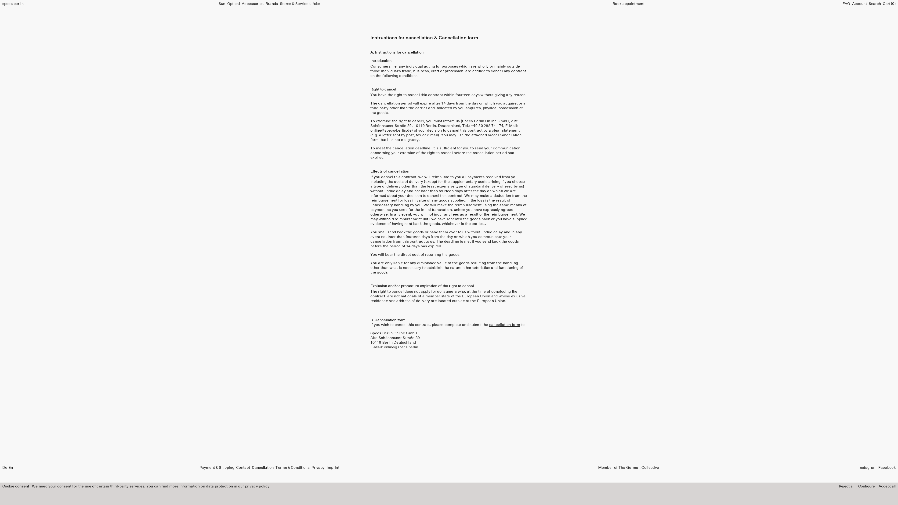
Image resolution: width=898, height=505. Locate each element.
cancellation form (504, 325)
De (4, 467)
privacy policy (257, 486)
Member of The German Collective (628, 467)
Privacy (318, 467)
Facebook (887, 467)
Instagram (867, 467)
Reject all (847, 486)
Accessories (253, 4)
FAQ (846, 4)
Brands (272, 4)
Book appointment (629, 4)
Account (859, 4)
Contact (243, 467)
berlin (13, 4)
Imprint (333, 467)
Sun (222, 4)
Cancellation (263, 467)
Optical (233, 4)
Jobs (316, 4)
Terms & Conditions (292, 467)
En (10, 467)
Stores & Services (295, 4)
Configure (866, 486)
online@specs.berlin (401, 347)
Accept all (887, 486)
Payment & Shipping (216, 467)
